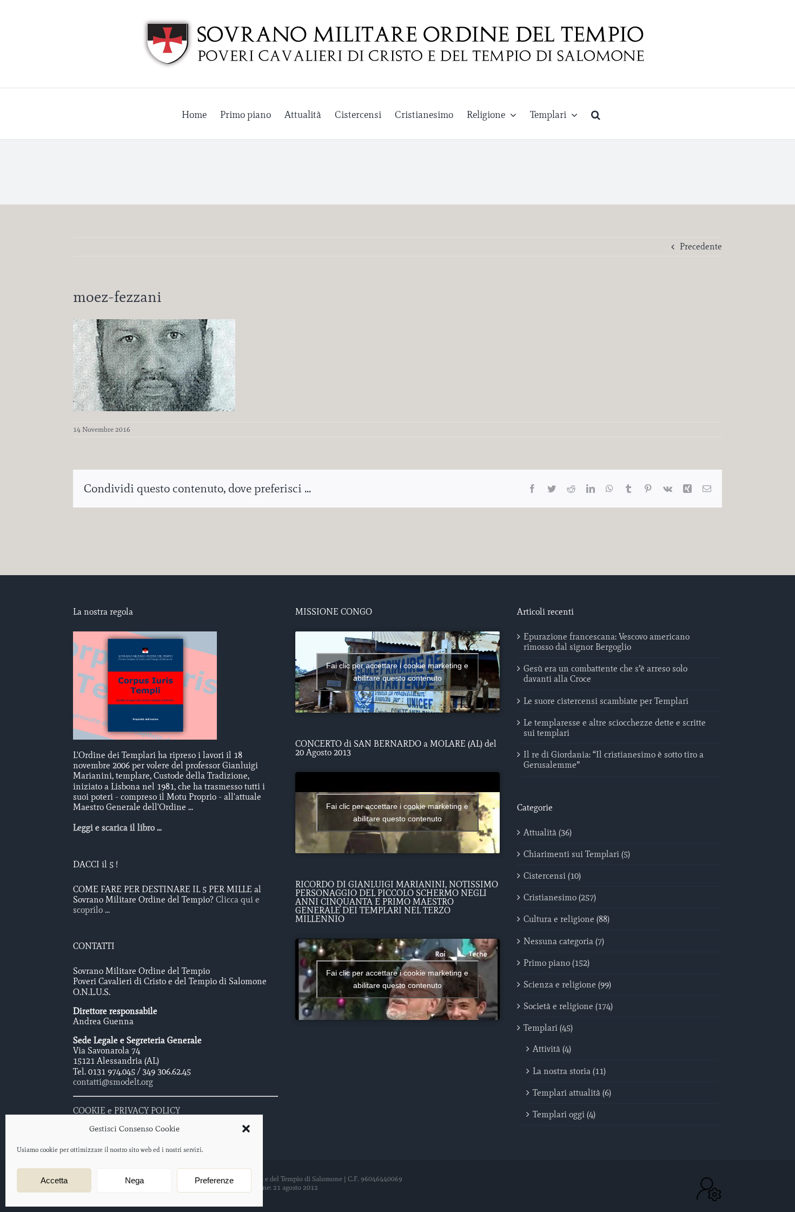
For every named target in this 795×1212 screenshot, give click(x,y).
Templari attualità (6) (572, 1093)
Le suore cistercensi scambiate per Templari (606, 701)
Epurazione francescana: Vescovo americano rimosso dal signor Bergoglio (607, 641)
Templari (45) (548, 1028)
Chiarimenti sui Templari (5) (577, 854)
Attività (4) (552, 1049)
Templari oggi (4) (564, 1114)
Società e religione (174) (568, 1006)
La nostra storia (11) (569, 1071)
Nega (134, 1180)
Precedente (701, 246)
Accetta (54, 1180)
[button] (246, 1128)
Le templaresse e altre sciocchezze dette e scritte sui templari (615, 727)
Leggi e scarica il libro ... (117, 827)
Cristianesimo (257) (560, 897)
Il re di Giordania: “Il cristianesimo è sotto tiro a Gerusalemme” (614, 759)
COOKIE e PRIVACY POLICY (126, 1110)
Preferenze (214, 1180)
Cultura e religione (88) (567, 919)
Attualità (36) (548, 832)
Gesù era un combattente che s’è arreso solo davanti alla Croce (605, 673)
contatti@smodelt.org (113, 1082)
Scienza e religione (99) (567, 984)
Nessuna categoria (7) (564, 941)
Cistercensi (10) (552, 876)
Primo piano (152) (556, 963)
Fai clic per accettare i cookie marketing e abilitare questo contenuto (397, 671)
